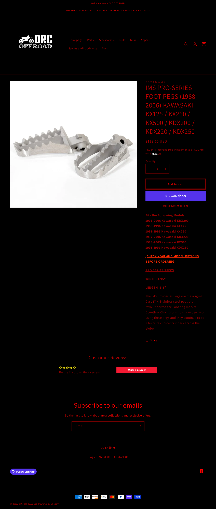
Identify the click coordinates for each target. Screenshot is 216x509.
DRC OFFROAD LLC (28, 503)
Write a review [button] (137, 370)
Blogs (91, 457)
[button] (186, 44)
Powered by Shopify (48, 503)
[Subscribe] (139, 426)
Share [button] (153, 340)
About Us (104, 457)
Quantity (150, 161)
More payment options (175, 205)
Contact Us (121, 457)
